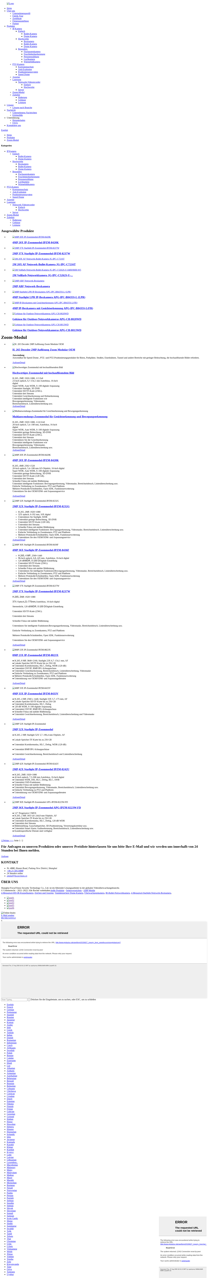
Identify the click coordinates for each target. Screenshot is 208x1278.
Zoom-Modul (18, 92)
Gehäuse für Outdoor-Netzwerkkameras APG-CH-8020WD (46, 319)
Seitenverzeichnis (74, 890)
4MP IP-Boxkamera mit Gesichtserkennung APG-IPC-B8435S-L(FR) (52, 308)
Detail (22, 362)
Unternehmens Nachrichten (24, 112)
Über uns (11, 11)
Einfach (21, 31)
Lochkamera (29, 59)
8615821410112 (8, 918)
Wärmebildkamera (32, 62)
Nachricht (11, 110)
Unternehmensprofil (21, 13)
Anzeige (16, 77)
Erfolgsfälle (17, 115)
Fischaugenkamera (32, 51)
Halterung (22, 97)
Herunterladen (18, 120)
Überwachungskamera (94, 893)
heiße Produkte (57, 890)
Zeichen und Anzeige (44, 893)
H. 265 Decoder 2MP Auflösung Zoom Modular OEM (43, 349)
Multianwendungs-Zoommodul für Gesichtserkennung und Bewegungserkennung (60, 416)
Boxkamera (29, 41)
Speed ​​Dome (24, 74)
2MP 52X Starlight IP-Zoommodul (32, 729)
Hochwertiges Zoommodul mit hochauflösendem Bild (43, 372)
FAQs (15, 123)
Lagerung (16, 79)
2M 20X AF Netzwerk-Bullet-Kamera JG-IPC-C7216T (44, 264)
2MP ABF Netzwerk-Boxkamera (31, 286)
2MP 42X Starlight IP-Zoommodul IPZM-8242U (40, 769)
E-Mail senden (7, 915)
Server (21, 90)
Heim (9, 8)
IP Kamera (17, 28)
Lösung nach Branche (22, 107)
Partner (15, 23)
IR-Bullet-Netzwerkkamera (118, 893)
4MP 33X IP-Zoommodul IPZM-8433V (35, 693)
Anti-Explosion (25, 69)
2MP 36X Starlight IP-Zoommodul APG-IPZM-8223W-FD (46, 807)
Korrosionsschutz (26, 67)
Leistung (22, 102)
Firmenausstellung (20, 21)
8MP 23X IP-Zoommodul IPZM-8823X (35, 655)
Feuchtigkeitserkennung (34, 54)
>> (12, 840)
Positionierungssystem (28, 72)
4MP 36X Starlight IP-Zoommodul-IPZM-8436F (40, 550)
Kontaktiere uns (14, 125)
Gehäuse (22, 100)
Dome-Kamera (30, 36)
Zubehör (16, 95)
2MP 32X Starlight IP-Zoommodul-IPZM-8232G (41, 506)
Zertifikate (17, 18)
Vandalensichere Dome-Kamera (69, 893)
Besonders (22, 49)
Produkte (11, 26)
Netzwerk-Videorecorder (29, 82)
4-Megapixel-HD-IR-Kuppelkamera (17, 893)
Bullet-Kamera (30, 34)
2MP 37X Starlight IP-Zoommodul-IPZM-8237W (41, 253)
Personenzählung (31, 56)
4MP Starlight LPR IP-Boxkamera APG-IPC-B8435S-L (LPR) (48, 297)
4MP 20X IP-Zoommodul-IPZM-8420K (35, 242)
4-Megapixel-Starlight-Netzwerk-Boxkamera (151, 893)
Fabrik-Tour (17, 16)
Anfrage (16, 362)
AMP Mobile (89, 890)
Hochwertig (23, 39)
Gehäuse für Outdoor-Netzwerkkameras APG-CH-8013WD (46, 330)
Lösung (10, 105)
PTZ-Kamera (18, 64)
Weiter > (7, 840)
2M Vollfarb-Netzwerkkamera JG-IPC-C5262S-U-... (42, 275)
